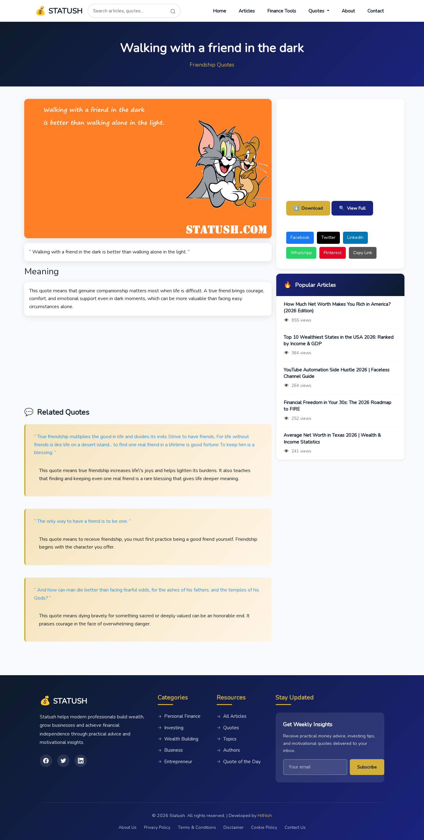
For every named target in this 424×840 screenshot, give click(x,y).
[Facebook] (46, 760)
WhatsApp (301, 253)
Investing (170, 728)
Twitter (328, 237)
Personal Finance (179, 716)
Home (219, 11)
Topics (227, 739)
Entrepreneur (175, 762)
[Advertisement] (148, 359)
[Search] (173, 11)
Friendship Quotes (212, 64)
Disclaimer (233, 827)
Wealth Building (178, 739)
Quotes (228, 728)
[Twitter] (63, 760)
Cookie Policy (264, 827)
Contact (376, 11)
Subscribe (367, 767)
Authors (228, 750)
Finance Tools (281, 11)
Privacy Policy (157, 827)
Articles (247, 11)
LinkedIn (355, 237)
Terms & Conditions (197, 827)
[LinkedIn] (80, 760)
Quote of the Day (239, 762)
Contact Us (295, 827)
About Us (128, 827)
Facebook (300, 237)
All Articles (231, 716)
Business (170, 750)
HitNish (265, 815)
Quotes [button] (317, 11)
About (348, 11)
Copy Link (362, 253)
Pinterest (332, 253)
